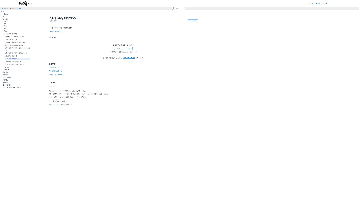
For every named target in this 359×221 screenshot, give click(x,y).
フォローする (192, 21)
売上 (5, 26)
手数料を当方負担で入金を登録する (15, 42)
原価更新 (6, 70)
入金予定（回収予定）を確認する (15, 36)
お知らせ (5, 14)
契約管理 (5, 82)
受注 (5, 24)
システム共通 (7, 77)
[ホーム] (27, 3)
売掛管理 (6, 67)
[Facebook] (49, 37)
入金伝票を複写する (10, 39)
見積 (5, 21)
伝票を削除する (55, 32)
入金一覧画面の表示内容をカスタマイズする (17, 49)
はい (118, 48)
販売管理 (13, 8)
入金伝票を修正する (10, 56)
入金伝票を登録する (10, 34)
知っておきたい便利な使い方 (12, 87)
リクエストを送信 (314, 3)
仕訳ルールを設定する (56, 75)
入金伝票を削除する (10, 59)
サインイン (52, 104)
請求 (5, 28)
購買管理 (5, 72)
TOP (2, 11)
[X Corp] (52, 37)
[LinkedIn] (55, 37)
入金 (20, 8)
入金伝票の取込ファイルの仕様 (14, 64)
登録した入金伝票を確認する (13, 45)
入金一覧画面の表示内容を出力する (15, 53)
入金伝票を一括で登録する (12, 62)
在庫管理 (5, 75)
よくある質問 (7, 85)
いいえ (128, 48)
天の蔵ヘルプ (5, 8)
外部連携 (5, 80)
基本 (4, 17)
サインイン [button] (325, 3)
